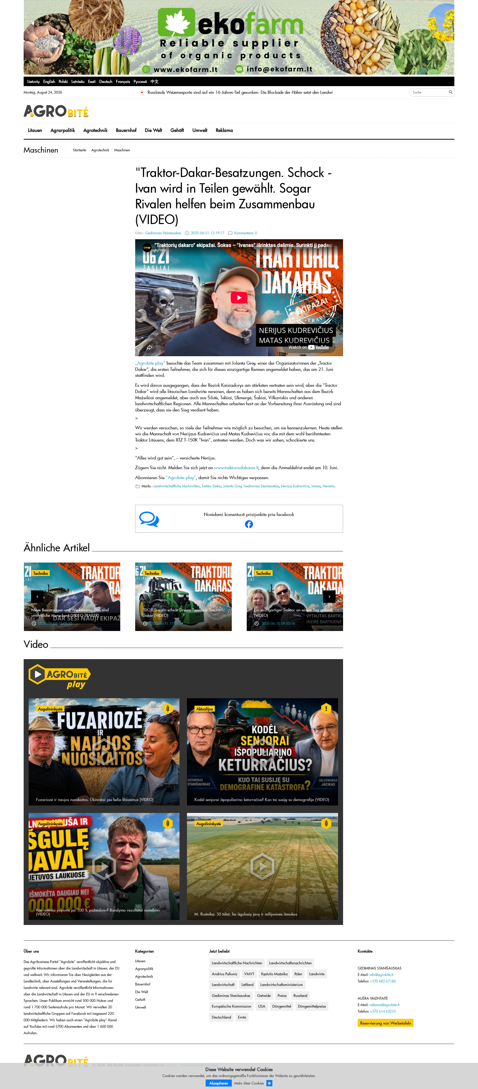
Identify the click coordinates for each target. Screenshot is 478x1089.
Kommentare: (245, 232)
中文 (155, 81)
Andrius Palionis (224, 973)
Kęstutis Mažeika (274, 973)
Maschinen (122, 150)
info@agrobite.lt (381, 974)
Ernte (242, 1017)
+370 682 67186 (383, 981)
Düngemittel (281, 1006)
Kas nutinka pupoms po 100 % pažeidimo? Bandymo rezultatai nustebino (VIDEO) (98, 912)
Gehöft (177, 130)
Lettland (247, 984)
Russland (300, 995)
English (49, 81)
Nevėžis (328, 486)
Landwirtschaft (223, 984)
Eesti (92, 81)
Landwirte (316, 973)
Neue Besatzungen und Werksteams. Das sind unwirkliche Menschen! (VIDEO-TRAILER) (70, 612)
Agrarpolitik (63, 130)
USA (261, 1006)
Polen (298, 973)
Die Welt (153, 130)
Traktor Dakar (211, 486)
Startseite (79, 150)
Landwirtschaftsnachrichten (290, 962)
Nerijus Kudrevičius (295, 486)
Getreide (264, 995)
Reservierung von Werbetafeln (385, 1023)
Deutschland (221, 1017)
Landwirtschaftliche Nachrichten (177, 486)
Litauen (35, 130)
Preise (282, 995)
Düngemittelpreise (312, 1006)
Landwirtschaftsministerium (281, 984)
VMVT (249, 973)
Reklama (224, 130)
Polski (63, 81)
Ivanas (316, 486)
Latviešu (77, 81)
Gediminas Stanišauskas (163, 232)
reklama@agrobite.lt (384, 1004)
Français (123, 81)
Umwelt (199, 130)
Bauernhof (126, 130)
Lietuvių (33, 81)
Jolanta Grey (232, 486)
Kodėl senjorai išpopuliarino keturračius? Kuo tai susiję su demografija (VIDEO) (261, 799)
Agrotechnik (95, 130)
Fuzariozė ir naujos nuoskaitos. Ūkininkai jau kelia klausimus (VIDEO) (95, 799)
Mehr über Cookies (249, 1083)
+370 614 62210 (383, 1011)
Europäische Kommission (231, 1006)
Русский (140, 81)
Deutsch (105, 81)
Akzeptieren (218, 1083)
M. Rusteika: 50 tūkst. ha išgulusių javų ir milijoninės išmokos (245, 914)
